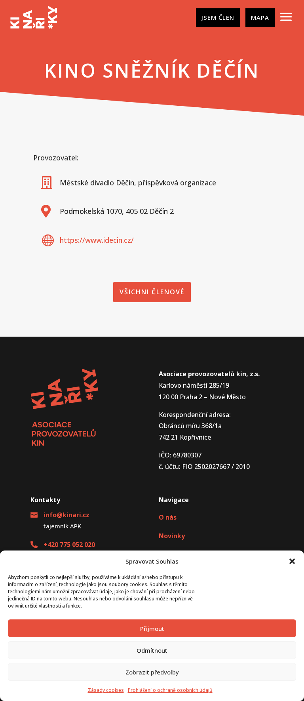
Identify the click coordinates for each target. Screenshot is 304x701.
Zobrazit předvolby (152, 672)
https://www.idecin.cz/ (97, 240)
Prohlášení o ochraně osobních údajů (170, 690)
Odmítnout (152, 650)
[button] (292, 561)
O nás (168, 517)
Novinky (172, 535)
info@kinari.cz (66, 515)
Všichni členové (152, 292)
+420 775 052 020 (69, 544)
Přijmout (152, 628)
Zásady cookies (106, 690)
